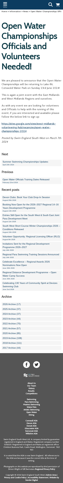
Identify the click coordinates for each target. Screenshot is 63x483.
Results (31, 391)
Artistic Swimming (31, 409)
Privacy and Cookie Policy (15, 477)
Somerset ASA (31, 431)
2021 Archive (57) (12, 328)
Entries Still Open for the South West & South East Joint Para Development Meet (31, 218)
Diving (31, 415)
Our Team (31, 385)
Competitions (31, 393)
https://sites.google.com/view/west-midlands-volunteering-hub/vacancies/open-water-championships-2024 (29, 127)
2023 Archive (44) (12, 318)
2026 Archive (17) (12, 304)
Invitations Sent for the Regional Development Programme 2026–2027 (26, 246)
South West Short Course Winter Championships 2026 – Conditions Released (31, 229)
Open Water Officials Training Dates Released (26, 180)
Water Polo (31, 407)
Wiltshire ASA (31, 433)
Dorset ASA (32, 426)
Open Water (31, 412)
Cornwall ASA (31, 420)
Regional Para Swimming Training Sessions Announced (31, 255)
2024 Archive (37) (12, 314)
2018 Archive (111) (12, 343)
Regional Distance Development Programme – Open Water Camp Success (29, 275)
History (32, 388)
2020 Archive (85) (12, 333)
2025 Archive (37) (12, 309)
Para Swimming (31, 402)
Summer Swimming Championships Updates (25, 163)
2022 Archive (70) (12, 323)
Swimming (31, 399)
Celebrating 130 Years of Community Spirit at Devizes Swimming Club (30, 286)
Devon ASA (32, 423)
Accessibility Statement (38, 477)
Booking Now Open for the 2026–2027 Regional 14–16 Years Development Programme (31, 207)
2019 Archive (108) (12, 338)
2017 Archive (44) (12, 347)
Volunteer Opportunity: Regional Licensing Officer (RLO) (31, 237)
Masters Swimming (31, 404)
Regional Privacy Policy (45, 469)
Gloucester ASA (31, 428)
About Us (32, 383)
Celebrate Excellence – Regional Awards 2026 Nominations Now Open (26, 264)
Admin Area (51, 475)
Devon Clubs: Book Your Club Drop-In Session (26, 198)
